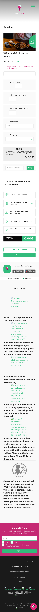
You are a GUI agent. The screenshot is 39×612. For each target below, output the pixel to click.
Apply (30, 168)
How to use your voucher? (19, 571)
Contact (19, 581)
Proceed (19, 255)
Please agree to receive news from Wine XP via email (19, 546)
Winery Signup (19, 577)
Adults (7, 86)
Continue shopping (19, 249)
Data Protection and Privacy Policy (19, 561)
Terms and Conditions (19, 566)
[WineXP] (19, 10)
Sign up (19, 551)
